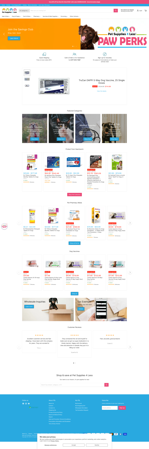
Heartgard (89, 185)
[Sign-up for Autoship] (105, 57)
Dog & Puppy (16, 16)
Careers (51, 405)
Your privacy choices (54, 423)
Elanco (25, 178)
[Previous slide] (4, 34)
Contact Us (52, 408)
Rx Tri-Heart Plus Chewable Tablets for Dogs (74, 176)
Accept (74, 445)
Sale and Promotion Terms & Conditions (60, 419)
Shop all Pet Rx (74, 243)
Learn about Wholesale (44, 5)
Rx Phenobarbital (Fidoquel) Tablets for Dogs (31, 229)
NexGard (47, 178)
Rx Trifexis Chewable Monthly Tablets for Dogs (30, 176)
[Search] (116, 10)
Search (51, 417)
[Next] (130, 223)
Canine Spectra (48, 280)
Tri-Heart (68, 178)
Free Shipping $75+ (16, 5)
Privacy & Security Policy (55, 412)
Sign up (122, 408)
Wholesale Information (81, 408)
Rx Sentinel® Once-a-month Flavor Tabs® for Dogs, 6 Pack (116, 176)
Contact (8, 5)
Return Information (32, 5)
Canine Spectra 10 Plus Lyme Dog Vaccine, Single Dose (53, 278)
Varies (24, 232)
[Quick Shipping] (44, 57)
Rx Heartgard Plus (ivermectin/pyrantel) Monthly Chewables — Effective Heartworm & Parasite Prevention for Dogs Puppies (95, 179)
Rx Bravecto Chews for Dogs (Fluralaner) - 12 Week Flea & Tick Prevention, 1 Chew (95, 230)
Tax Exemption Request (81, 410)
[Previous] (19, 223)
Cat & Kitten (27, 16)
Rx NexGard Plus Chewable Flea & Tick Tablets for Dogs (53, 176)
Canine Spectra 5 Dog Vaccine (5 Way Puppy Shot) (116, 229)
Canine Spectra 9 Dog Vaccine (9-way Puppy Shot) (116, 278)
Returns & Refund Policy (55, 414)
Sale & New (5, 16)
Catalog (24, 5)
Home (3, 5)
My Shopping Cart (80, 405)
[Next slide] (144, 34)
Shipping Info (52, 410)
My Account (78, 403)
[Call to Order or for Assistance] (74, 57)
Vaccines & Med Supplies (50, 16)
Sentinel (110, 180)
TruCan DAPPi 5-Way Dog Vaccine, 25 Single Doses (102, 81)
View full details (101, 91)
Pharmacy (37, 16)
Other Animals (74, 16)
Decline (97, 445)
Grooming (64, 16)
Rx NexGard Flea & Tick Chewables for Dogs (73, 229)
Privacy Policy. (55, 441)
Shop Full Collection (74, 194)
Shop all (74, 293)
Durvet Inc (110, 232)
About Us (51, 403)
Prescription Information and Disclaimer (60, 421)
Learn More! (14, 38)
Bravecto (89, 233)
